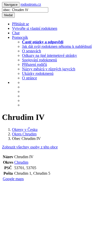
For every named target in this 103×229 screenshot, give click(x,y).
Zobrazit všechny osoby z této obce (30, 147)
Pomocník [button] (20, 37)
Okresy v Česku (25, 129)
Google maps (13, 179)
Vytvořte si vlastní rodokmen (34, 28)
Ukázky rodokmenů (38, 73)
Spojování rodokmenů (39, 60)
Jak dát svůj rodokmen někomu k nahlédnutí (57, 46)
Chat (16, 33)
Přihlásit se (20, 24)
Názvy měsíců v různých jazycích (48, 69)
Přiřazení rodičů (34, 64)
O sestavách (31, 51)
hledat (8, 15)
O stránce (29, 78)
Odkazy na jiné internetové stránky (49, 55)
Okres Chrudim (24, 134)
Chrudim (21, 162)
